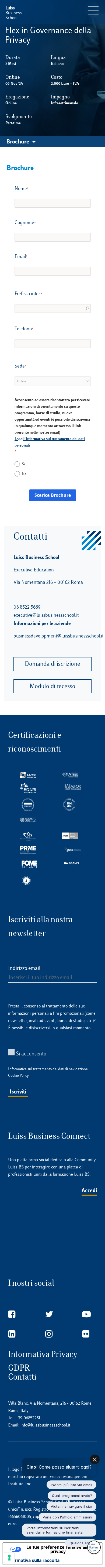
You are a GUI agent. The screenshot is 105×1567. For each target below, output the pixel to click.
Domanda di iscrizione (52, 664)
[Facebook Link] (11, 1314)
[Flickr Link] (85, 1334)
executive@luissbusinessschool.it (46, 615)
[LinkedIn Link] (11, 1334)
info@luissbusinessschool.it (45, 1425)
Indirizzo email (24, 968)
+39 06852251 (28, 1418)
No (24, 473)
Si (23, 464)
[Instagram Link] (48, 1334)
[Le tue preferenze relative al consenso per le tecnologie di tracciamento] (9, 1557)
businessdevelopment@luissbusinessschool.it (58, 636)
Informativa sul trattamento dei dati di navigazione (48, 1069)
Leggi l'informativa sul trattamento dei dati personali (50, 442)
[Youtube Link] (86, 1314)
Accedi (89, 1190)
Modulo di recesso (52, 686)
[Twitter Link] (49, 1314)
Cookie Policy (18, 1075)
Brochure (17, 141)
